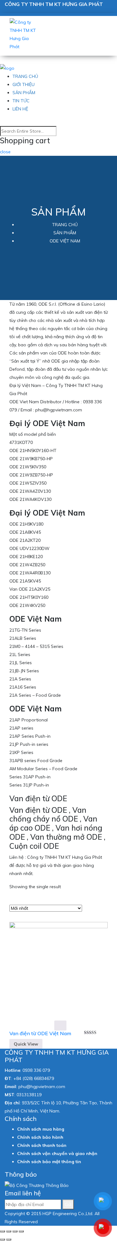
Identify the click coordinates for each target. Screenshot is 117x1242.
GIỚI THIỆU (23, 84)
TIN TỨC (21, 101)
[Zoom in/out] (21, 1231)
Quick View (26, 1044)
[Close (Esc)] (2, 1231)
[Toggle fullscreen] (14, 1231)
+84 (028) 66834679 (33, 1078)
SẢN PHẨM (23, 92)
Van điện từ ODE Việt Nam (40, 1033)
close (5, 152)
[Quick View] (60, 1026)
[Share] (8, 1231)
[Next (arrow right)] (8, 1239)
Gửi (68, 1204)
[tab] (88, 902)
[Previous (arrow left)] (2, 1239)
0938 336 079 (36, 1070)
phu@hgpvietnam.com (41, 1086)
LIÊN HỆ (20, 109)
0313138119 (29, 1094)
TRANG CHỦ (25, 76)
